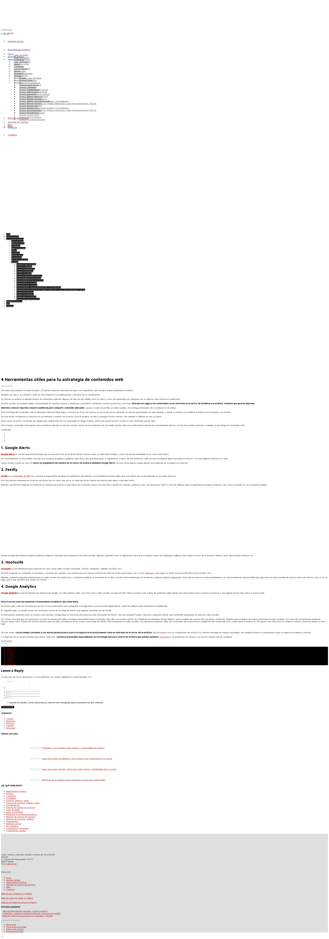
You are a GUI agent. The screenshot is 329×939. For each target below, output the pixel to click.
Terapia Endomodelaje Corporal (33, 96)
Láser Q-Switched (14, 812)
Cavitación (19, 73)
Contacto (10, 889)
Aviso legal (11, 924)
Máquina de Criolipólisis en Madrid (16, 893)
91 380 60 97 (10, 864)
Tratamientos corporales (17, 828)
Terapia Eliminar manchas (30, 105)
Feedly (4, 476)
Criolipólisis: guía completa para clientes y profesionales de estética (73, 748)
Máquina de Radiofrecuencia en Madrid (19, 902)
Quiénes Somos (13, 880)
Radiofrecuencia (21, 64)
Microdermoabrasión (23, 80)
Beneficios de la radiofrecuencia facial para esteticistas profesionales (74, 780)
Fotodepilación (20, 75)
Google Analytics (9, 593)
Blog (8, 887)
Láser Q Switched (22, 68)
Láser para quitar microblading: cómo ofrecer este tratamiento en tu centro (77, 758)
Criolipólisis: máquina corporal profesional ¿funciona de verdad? (32, 913)
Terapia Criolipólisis (28, 87)
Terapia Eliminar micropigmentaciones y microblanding (44, 108)
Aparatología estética (16, 791)
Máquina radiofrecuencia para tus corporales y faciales (28, 916)
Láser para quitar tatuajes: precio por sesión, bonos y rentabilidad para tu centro (79, 769)
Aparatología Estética (16, 882)
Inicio (8, 878)
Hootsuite (6, 568)
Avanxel (9, 793)
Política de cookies (15, 929)
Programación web (14, 931)
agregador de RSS (22, 476)
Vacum (17, 71)
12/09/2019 (6, 386)
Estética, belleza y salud (17, 800)
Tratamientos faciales (16, 830)
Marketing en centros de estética (21, 814)
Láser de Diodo (21, 62)
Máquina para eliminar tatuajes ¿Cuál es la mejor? (25, 911)
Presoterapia (20, 78)
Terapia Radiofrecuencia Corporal (34, 101)
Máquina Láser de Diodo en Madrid (17, 898)
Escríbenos (165, 637)
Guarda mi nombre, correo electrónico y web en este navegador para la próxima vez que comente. (56, 702)
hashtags (149, 573)
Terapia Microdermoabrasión (32, 119)
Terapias (18, 82)
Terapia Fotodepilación (29, 83)
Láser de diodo (13, 810)
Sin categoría (12, 826)
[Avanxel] (22, 13)
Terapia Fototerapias (28, 92)
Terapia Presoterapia (28, 112)
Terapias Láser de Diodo (30, 78)
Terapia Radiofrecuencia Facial (33, 99)
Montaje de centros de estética (20, 817)
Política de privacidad (16, 927)
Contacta (4, 34)
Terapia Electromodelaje (30, 117)
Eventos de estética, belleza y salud (22, 803)
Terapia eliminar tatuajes (30, 103)
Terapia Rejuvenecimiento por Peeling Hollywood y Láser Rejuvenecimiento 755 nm (57, 103)
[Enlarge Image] (52, 372)
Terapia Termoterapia (29, 115)
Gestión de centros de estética (20, 807)
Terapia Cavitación (27, 94)
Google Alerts (8, 454)
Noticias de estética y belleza (20, 819)
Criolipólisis (19, 66)
